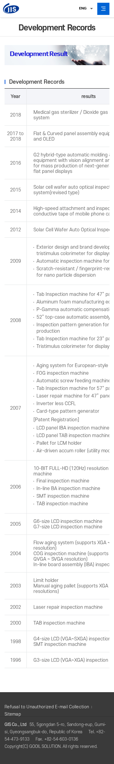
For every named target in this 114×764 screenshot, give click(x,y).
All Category (103, 9)
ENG (82, 8)
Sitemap (13, 714)
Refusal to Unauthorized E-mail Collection (47, 707)
